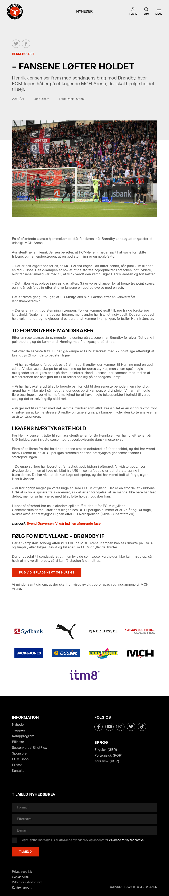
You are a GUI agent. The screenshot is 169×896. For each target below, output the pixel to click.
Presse (17, 765)
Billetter (18, 742)
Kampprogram (23, 736)
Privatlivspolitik (22, 872)
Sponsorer (20, 753)
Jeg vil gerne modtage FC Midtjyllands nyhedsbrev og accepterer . (82, 840)
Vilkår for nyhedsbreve (27, 882)
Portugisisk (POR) (108, 755)
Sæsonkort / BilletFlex (29, 748)
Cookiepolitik (20, 877)
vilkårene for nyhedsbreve (126, 840)
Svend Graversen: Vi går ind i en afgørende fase (64, 524)
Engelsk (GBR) (105, 750)
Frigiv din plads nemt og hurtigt (46, 572)
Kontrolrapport (22, 887)
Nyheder (18, 725)
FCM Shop (20, 759)
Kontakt (18, 771)
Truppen (18, 730)
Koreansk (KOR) (106, 761)
